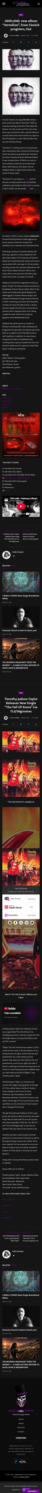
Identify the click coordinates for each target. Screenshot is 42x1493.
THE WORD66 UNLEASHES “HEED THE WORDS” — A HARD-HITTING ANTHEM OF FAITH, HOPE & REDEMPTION (20, 665)
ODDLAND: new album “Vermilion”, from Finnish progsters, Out (30, 1238)
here (28, 188)
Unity (7, 490)
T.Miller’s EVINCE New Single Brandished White (20, 597)
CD (3, 376)
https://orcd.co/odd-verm (12, 388)
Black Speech (25, 1477)
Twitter (5, 1211)
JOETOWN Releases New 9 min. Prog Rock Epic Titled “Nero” (11, 1238)
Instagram (6, 404)
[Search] (38, 3)
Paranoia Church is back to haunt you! (19, 630)
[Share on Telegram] (28, 42)
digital (26, 179)
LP (3, 379)
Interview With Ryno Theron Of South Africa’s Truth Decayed (30, 536)
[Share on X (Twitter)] (20, 42)
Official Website (8, 1199)
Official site (6, 401)
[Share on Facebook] (13, 42)
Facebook (6, 398)
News (20, 15)
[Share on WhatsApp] (36, 42)
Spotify (5, 407)
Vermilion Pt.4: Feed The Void (16, 478)
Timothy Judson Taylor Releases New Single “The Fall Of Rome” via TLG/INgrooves (11, 538)
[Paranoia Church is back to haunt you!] (21, 616)
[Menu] (3, 3)
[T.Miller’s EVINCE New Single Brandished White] (21, 582)
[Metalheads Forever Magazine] (21, 4)
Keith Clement (15, 35)
